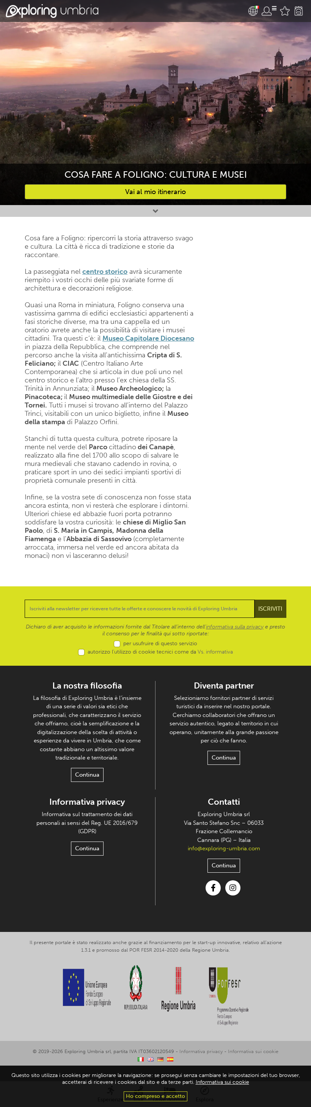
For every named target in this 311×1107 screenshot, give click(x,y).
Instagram (232, 887)
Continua (87, 774)
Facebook (213, 887)
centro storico (104, 271)
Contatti (224, 802)
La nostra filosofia (87, 686)
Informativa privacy (87, 802)
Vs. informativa (215, 652)
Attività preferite (285, 11)
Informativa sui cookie (253, 1051)
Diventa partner (224, 686)
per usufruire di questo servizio (160, 643)
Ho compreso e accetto (155, 1096)
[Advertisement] (246, 283)
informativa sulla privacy (235, 627)
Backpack (298, 11)
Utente (268, 11)
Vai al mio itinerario (155, 192)
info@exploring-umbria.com (224, 848)
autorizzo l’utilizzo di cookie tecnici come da (160, 652)
